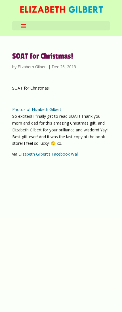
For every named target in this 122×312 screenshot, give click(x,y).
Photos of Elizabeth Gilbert (36, 109)
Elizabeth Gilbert (32, 66)
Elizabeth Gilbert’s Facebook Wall (48, 154)
